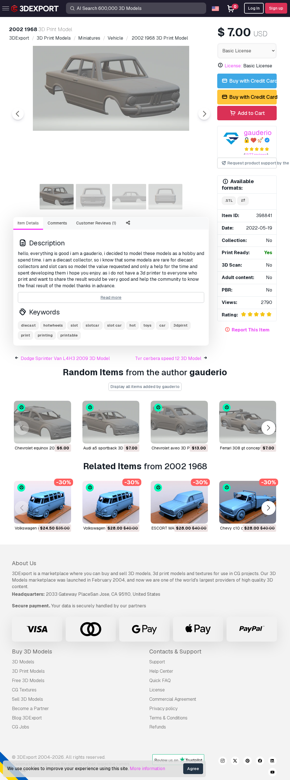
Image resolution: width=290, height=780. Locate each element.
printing (45, 335)
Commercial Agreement (172, 699)
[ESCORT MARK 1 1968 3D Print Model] (179, 502)
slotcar (92, 325)
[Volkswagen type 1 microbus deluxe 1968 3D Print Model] (111, 502)
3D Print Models (28, 671)
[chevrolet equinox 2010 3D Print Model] (42, 422)
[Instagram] (222, 761)
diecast (28, 325)
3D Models (23, 662)
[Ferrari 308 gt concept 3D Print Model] (247, 422)
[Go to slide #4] (165, 196)
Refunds (157, 727)
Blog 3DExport (27, 718)
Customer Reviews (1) (96, 223)
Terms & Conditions (168, 718)
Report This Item (251, 330)
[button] (268, 428)
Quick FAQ (160, 680)
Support (157, 662)
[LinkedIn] (272, 761)
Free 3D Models (28, 680)
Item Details (28, 223)
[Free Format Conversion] (243, 201)
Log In (254, 8)
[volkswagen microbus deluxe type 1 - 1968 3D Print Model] (42, 502)
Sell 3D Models (27, 699)
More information (147, 769)
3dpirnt (180, 325)
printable (69, 335)
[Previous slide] (18, 114)
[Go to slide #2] (93, 196)
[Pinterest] (247, 761)
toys (147, 325)
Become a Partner (30, 709)
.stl (229, 200)
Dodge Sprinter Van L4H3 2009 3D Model (65, 358)
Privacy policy (163, 709)
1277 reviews (256, 154)
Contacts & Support (175, 651)
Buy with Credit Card (252, 81)
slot (74, 325)
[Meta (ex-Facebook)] (260, 761)
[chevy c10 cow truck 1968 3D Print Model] (247, 502)
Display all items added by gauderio (145, 386)
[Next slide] (204, 114)
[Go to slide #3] (129, 196)
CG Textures (24, 690)
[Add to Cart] (51, 435)
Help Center (161, 671)
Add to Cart (250, 113)
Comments (57, 223)
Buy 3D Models (32, 651)
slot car (114, 325)
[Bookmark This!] (63, 435)
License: (233, 66)
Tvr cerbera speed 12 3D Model (168, 358)
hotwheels (53, 325)
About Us (24, 563)
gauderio (258, 132)
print (25, 335)
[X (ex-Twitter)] (235, 761)
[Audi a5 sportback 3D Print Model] (111, 422)
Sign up (276, 8)
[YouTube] (272, 773)
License (157, 690)
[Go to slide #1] (57, 196)
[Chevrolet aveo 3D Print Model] (179, 422)
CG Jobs (20, 727)
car (162, 325)
